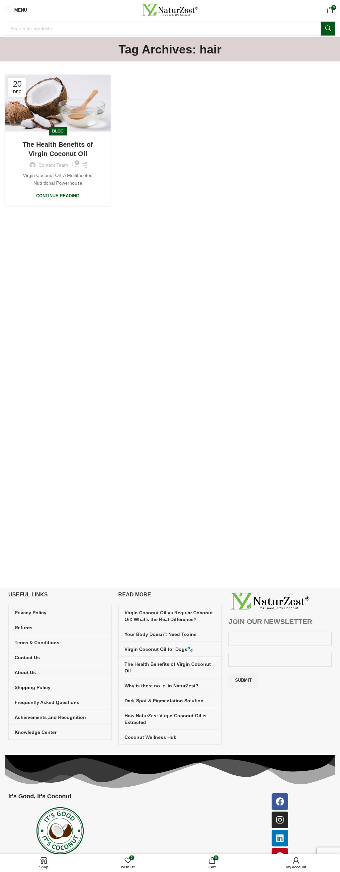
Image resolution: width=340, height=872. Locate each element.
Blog (57, 131)
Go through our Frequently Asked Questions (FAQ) (116, 516)
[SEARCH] (328, 29)
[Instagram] (280, 820)
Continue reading (57, 196)
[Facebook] (280, 801)
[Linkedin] (280, 838)
